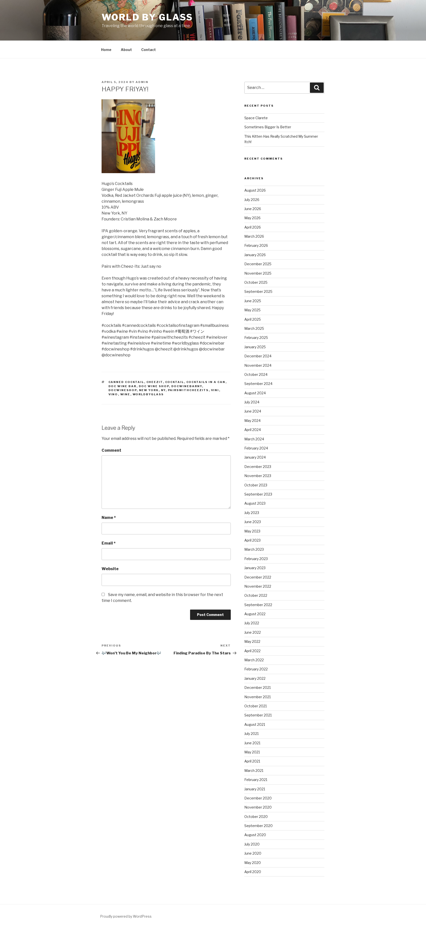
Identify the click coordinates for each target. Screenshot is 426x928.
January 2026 (255, 255)
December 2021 (257, 687)
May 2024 (252, 420)
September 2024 (258, 383)
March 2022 (254, 660)
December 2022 (257, 577)
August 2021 (254, 724)
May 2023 (252, 531)
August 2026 (255, 190)
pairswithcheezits (188, 390)
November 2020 (258, 807)
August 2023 (255, 503)
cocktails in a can (206, 382)
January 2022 (255, 678)
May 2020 (252, 863)
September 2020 (258, 826)
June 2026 (252, 209)
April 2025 (252, 319)
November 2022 (257, 586)
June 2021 (252, 743)
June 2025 (252, 301)
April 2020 (252, 872)
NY (163, 390)
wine (125, 394)
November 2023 (257, 476)
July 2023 (251, 513)
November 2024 (257, 365)
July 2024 (251, 402)
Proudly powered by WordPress (126, 916)
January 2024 (255, 457)
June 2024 (252, 411)
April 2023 (252, 540)
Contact (148, 50)
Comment (111, 450)
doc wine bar (122, 386)
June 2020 (252, 853)
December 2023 (257, 466)
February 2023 (256, 559)
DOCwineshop (122, 390)
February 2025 (256, 337)
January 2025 (255, 347)
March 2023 (254, 549)
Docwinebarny (186, 386)
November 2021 (257, 697)
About (126, 50)
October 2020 (256, 816)
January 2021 (254, 789)
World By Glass (147, 17)
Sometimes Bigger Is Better (267, 127)
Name (109, 517)
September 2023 (258, 494)
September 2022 (258, 605)
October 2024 (255, 374)
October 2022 (255, 595)
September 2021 (258, 715)
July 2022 (251, 623)
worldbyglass (148, 394)
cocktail (174, 382)
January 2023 (255, 568)
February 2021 (255, 780)
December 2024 (257, 356)
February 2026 (256, 245)
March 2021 (253, 770)
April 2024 (252, 430)
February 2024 (256, 448)
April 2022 (252, 651)
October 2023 (255, 485)
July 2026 (251, 200)
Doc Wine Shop (154, 386)
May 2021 (252, 752)
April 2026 (252, 227)
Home (106, 50)
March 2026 (254, 236)
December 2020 (258, 798)
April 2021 (252, 761)
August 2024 (255, 393)
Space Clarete (256, 118)
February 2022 (256, 669)
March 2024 (254, 439)
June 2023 (252, 522)
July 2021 (251, 733)
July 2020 (252, 844)
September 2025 (258, 291)
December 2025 (257, 264)
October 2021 (255, 706)
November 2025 (257, 273)
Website (110, 568)
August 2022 (255, 614)
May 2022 (252, 641)
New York (149, 390)
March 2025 (254, 328)
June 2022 (252, 632)
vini (215, 390)
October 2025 (255, 282)
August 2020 (255, 835)
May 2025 (252, 310)
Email (109, 543)
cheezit (154, 382)
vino (113, 394)
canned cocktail (126, 382)
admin (142, 82)
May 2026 (252, 218)
